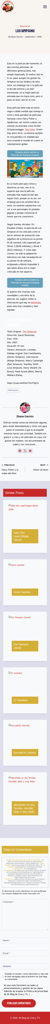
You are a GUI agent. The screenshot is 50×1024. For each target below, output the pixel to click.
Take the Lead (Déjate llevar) (21, 536)
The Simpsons (30, 331)
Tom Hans (30, 129)
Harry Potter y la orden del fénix (10, 469)
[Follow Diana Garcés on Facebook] (20, 451)
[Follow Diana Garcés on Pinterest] (30, 451)
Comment (8, 902)
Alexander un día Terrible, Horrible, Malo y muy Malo (24, 808)
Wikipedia (36, 302)
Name (6, 940)
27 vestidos (20, 700)
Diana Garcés (17, 37)
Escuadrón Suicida (25, 752)
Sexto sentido (22, 592)
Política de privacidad (37, 991)
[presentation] (25, 515)
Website (7, 966)
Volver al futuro (40, 467)
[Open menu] (45, 7)
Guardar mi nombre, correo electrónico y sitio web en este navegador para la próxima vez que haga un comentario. (26, 976)
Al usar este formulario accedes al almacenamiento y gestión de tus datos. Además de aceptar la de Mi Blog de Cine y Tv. (26, 989)
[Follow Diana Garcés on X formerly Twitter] (25, 451)
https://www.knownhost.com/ (25, 877)
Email (6, 953)
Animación (13, 390)
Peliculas (25, 26)
